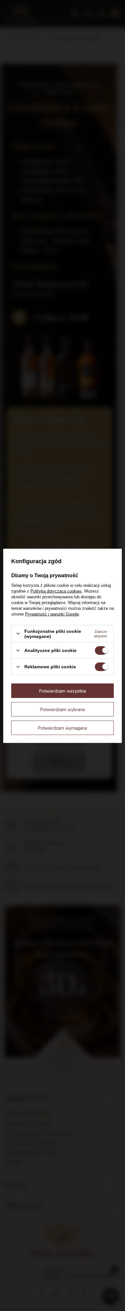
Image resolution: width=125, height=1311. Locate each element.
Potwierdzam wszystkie (62, 690)
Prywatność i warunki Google (52, 613)
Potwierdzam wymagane (62, 727)
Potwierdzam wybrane (62, 709)
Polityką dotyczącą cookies (56, 590)
